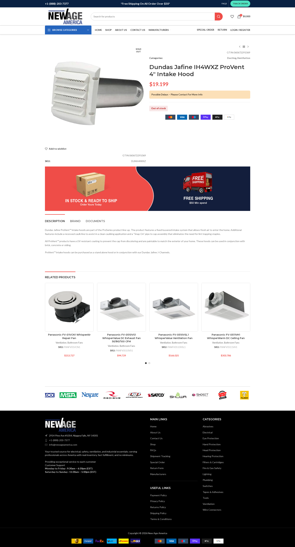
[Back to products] (244, 47)
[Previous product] (240, 47)
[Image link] (60, 424)
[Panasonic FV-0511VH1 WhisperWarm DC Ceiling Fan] (226, 307)
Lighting (207, 474)
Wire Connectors (212, 509)
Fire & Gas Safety (212, 468)
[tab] (55, 219)
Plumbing (208, 479)
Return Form (157, 468)
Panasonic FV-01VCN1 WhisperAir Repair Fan (69, 336)
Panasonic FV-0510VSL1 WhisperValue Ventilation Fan (174, 336)
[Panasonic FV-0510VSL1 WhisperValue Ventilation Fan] (173, 307)
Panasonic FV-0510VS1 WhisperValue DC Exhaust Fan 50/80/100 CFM (121, 338)
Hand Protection (212, 444)
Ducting (231, 57)
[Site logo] (65, 16)
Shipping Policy (158, 513)
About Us (155, 432)
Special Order (205, 29)
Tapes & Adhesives (213, 492)
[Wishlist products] (232, 16)
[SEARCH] (219, 16)
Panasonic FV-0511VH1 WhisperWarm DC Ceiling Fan (226, 336)
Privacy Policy (157, 501)
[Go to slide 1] (146, 363)
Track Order (240, 3)
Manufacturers (158, 474)
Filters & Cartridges (213, 462)
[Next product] (248, 47)
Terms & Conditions (161, 519)
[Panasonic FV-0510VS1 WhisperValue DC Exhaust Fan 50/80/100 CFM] (121, 307)
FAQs (153, 450)
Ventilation (243, 57)
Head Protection (212, 450)
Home (153, 426)
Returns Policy (158, 507)
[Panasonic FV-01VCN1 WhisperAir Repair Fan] (69, 307)
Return (222, 29)
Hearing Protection (213, 456)
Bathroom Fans (75, 342)
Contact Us (156, 438)
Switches (208, 486)
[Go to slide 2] (149, 363)
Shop (153, 444)
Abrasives (208, 426)
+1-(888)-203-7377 (59, 440)
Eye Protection (211, 438)
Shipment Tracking (160, 456)
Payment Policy (158, 495)
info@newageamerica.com (63, 444)
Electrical (208, 432)
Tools (206, 497)
